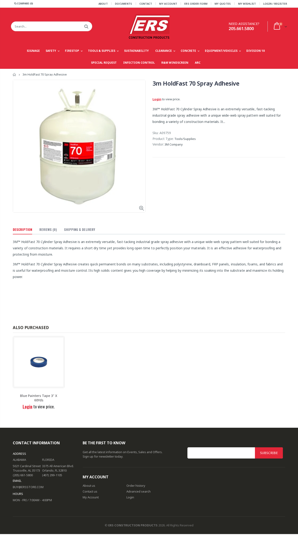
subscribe (269, 453)
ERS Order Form (195, 3)
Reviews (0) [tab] (48, 229)
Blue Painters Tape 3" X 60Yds (38, 397)
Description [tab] (22, 229)
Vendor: (158, 144)
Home (14, 74)
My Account (168, 3)
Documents (123, 3)
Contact (145, 3)
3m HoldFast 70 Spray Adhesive (195, 83)
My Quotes (223, 3)
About (103, 3)
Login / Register (275, 3)
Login (156, 99)
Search (86, 26)
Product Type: (163, 138)
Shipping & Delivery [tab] (79, 229)
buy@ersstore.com (28, 487)
